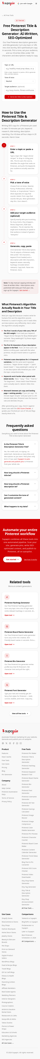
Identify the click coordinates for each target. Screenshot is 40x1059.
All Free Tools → (28, 908)
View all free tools (19, 713)
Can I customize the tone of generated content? (16, 496)
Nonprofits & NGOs (9, 1019)
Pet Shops (5, 946)
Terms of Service (8, 798)
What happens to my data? (16, 506)
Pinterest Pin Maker (29, 753)
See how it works (30, 559)
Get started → (24, 290)
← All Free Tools (8, 15)
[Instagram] (10, 743)
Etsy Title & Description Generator (26, 893)
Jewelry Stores (7, 936)
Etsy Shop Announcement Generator (27, 902)
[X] (6, 743)
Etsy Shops (6, 925)
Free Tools (5, 760)
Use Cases (5, 764)
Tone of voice (9, 77)
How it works (6, 757)
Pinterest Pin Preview (29, 834)
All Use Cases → (8, 1043)
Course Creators (8, 1006)
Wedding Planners (9, 995)
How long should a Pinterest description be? (16, 485)
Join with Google (26, 3)
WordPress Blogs (8, 962)
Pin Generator (7, 774)
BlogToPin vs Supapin (30, 922)
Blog (3, 771)
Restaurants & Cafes (9, 1016)
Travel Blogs (6, 969)
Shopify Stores (7, 918)
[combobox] (20, 81)
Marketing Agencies (9, 1036)
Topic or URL (9, 65)
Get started (11, 559)
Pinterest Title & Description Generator (28, 759)
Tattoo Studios (7, 1023)
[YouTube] (21, 743)
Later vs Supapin (28, 931)
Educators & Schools (9, 1032)
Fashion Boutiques (9, 929)
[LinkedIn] (17, 743)
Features (5, 753)
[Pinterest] (3, 743)
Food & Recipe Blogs (9, 965)
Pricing (4, 767)
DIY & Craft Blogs (8, 972)
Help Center (6, 788)
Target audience (15, 86)
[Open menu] (36, 4)
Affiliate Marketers (8, 988)
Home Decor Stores (9, 932)
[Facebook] (13, 743)
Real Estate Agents (9, 992)
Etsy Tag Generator (29, 887)
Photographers (7, 1002)
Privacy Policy (7, 801)
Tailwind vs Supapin (29, 918)
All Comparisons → (29, 941)
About (4, 785)
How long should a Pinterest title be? (16, 474)
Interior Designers (8, 999)
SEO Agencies (7, 1039)
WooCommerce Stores (10, 922)
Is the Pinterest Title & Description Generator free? (16, 445)
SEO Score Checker (24, 408)
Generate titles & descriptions (21, 97)
